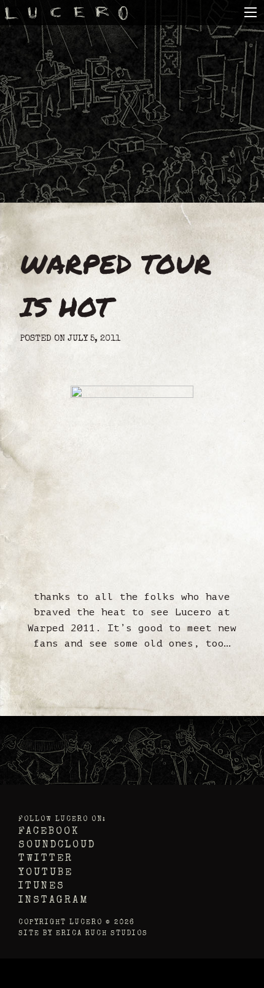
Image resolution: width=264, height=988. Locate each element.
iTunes (41, 887)
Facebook (48, 832)
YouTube (45, 873)
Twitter (45, 859)
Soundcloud (57, 845)
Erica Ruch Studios (102, 933)
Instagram (53, 901)
